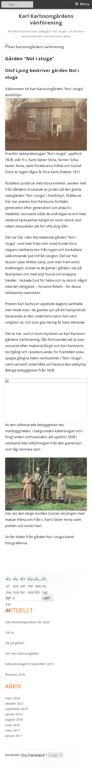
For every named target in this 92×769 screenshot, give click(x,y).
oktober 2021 (14, 703)
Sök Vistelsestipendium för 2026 (27, 622)
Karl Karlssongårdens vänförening (46, 19)
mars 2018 (12, 725)
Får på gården (14, 643)
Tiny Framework (33, 755)
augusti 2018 (14, 719)
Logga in (55, 755)
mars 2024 (12, 698)
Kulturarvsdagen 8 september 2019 (29, 664)
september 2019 (16, 709)
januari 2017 (13, 736)
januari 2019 (13, 714)
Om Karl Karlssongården (22, 653)
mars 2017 (12, 730)
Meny (84, 4)
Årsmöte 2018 (15, 675)
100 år (9, 633)
